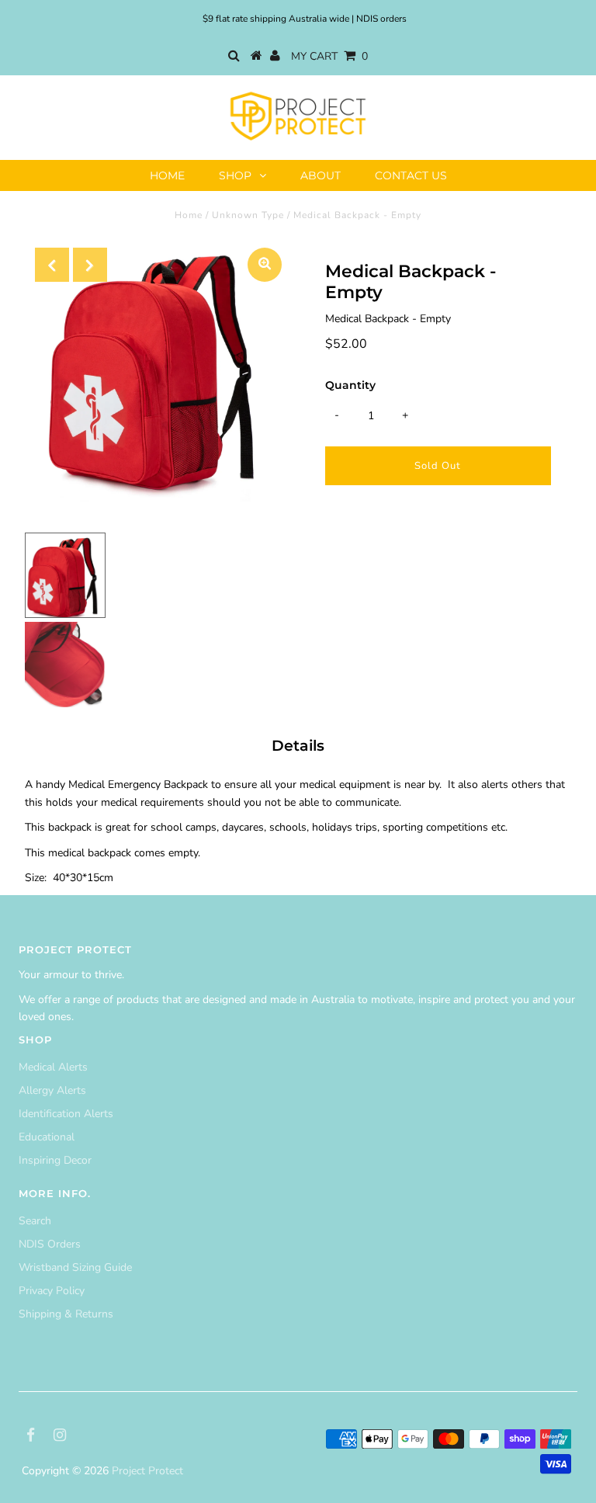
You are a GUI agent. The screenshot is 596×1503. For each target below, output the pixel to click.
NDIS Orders (50, 1244)
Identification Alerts (66, 1113)
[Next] (90, 265)
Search (35, 1220)
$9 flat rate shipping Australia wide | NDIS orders (305, 18)
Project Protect (147, 1470)
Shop (235, 175)
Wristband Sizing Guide (75, 1267)
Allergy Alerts (52, 1090)
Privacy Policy (52, 1290)
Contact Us (411, 175)
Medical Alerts (53, 1067)
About (320, 175)
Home (167, 175)
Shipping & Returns (66, 1314)
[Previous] (52, 265)
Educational (46, 1137)
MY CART (329, 56)
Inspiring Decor (55, 1160)
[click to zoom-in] (265, 265)
